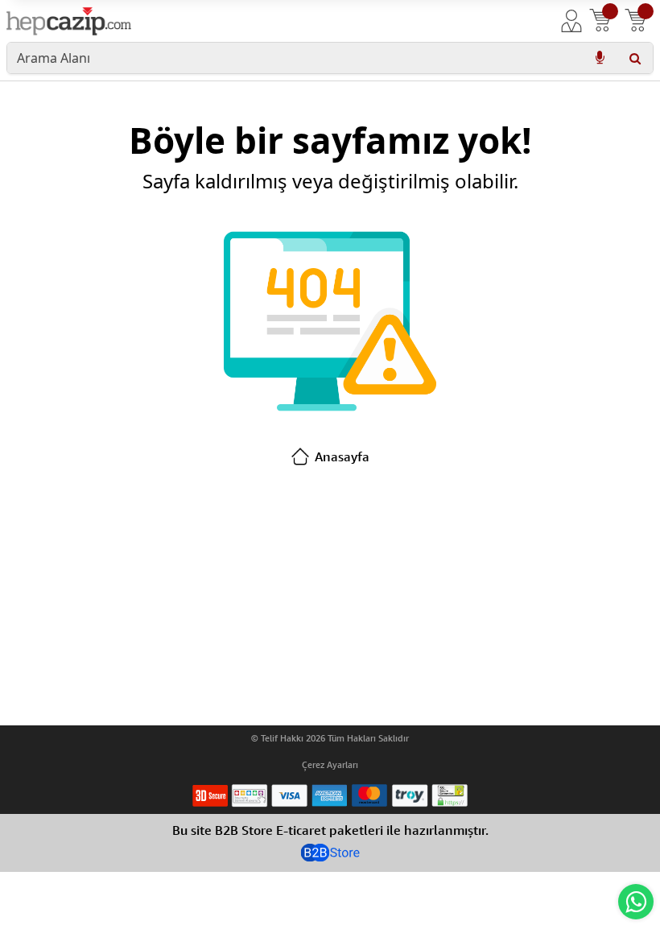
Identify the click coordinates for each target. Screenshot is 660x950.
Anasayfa (342, 456)
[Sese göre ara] (599, 58)
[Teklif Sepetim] (600, 21)
